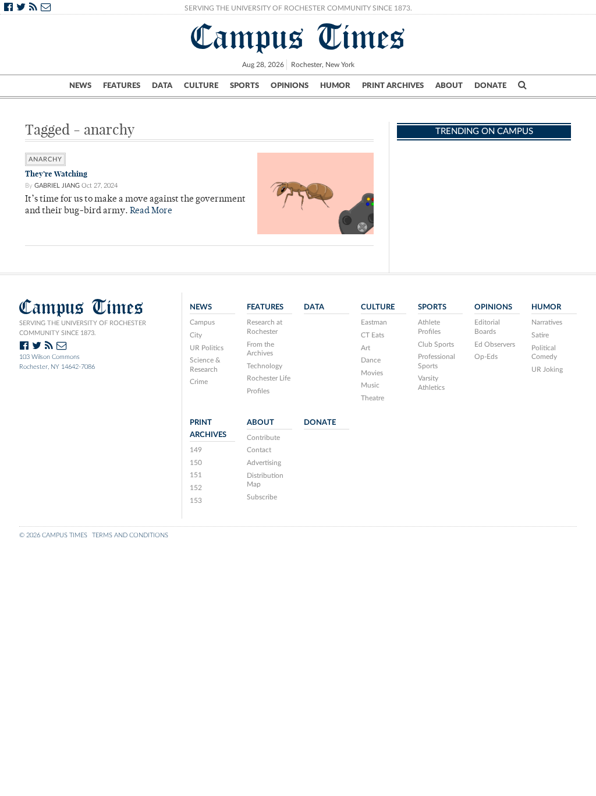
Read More (151, 211)
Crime (199, 381)
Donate (490, 86)
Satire (540, 335)
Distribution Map (265, 480)
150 (196, 462)
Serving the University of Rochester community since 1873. (82, 328)
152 (196, 487)
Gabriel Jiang (57, 185)
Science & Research (205, 365)
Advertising (264, 462)
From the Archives (260, 349)
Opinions (289, 86)
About (449, 86)
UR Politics (207, 347)
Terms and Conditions (130, 535)
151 (196, 474)
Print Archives (393, 86)
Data (162, 86)
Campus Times (298, 37)
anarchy (45, 159)
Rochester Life (268, 378)
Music (370, 385)
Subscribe (262, 497)
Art (365, 347)
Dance (371, 360)
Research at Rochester (264, 327)
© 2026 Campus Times (53, 535)
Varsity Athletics (431, 383)
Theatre (372, 398)
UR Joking (547, 369)
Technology (264, 365)
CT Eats (372, 335)
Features (121, 86)
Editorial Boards (487, 327)
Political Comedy (544, 352)
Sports (244, 86)
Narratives (546, 322)
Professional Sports (436, 361)
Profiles (258, 391)
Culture (201, 86)
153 (196, 500)
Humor (335, 86)
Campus (202, 322)
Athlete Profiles (429, 327)
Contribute (263, 437)
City (196, 335)
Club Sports (436, 344)
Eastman (374, 322)
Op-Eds (486, 356)
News (80, 86)
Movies (372, 372)
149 (196, 449)
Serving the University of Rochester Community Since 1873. (298, 8)
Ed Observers (494, 344)
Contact (259, 449)
